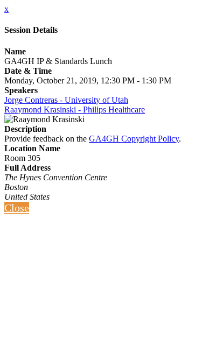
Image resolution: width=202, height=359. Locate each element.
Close (16, 208)
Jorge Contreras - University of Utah (66, 99)
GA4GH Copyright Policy (134, 138)
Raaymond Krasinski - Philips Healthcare (74, 109)
